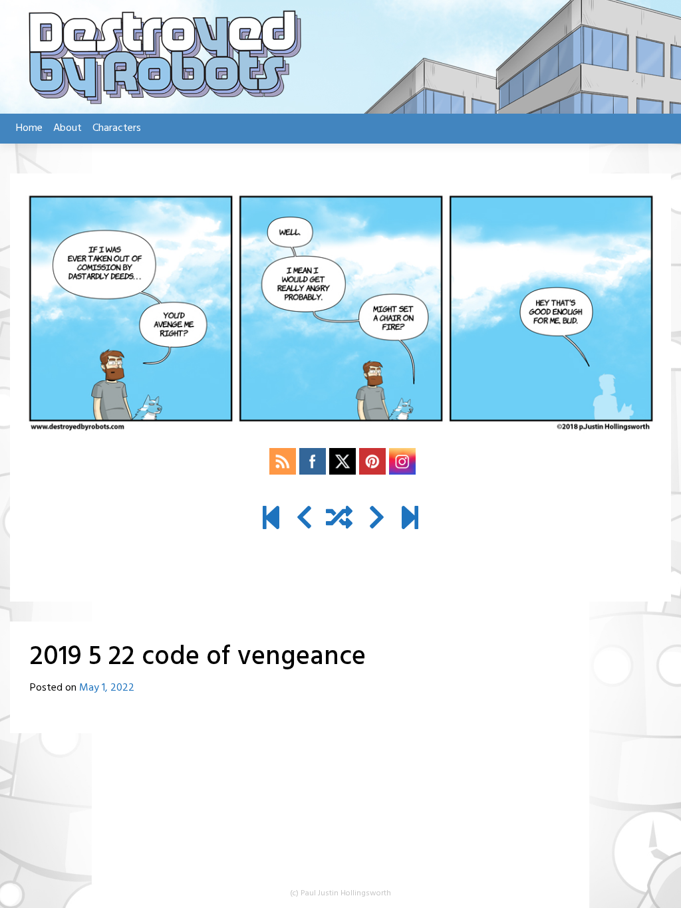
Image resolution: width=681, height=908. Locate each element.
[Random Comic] (339, 520)
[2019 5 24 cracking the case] (376, 520)
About (67, 128)
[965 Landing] (410, 520)
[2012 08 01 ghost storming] (271, 520)
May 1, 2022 (106, 688)
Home (29, 128)
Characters (116, 128)
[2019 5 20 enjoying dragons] (304, 520)
